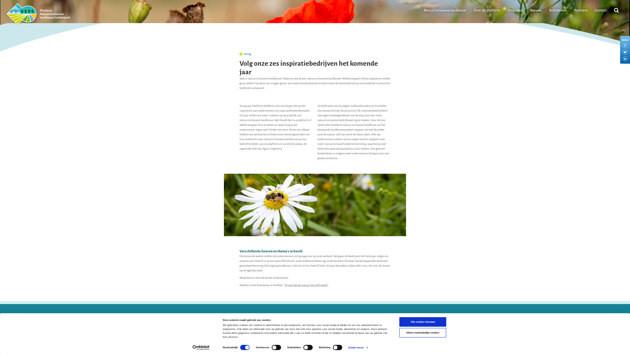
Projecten (515, 10)
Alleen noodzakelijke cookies (422, 332)
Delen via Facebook (625, 45)
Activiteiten (558, 10)
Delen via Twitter (625, 52)
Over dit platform (487, 10)
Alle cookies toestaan (423, 321)
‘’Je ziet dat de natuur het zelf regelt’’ (306, 285)
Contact (601, 10)
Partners (580, 10)
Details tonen (356, 347)
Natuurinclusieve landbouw (445, 10)
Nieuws (536, 10)
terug (247, 54)
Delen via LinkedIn (625, 58)
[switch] (276, 347)
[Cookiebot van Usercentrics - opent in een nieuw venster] (201, 347)
